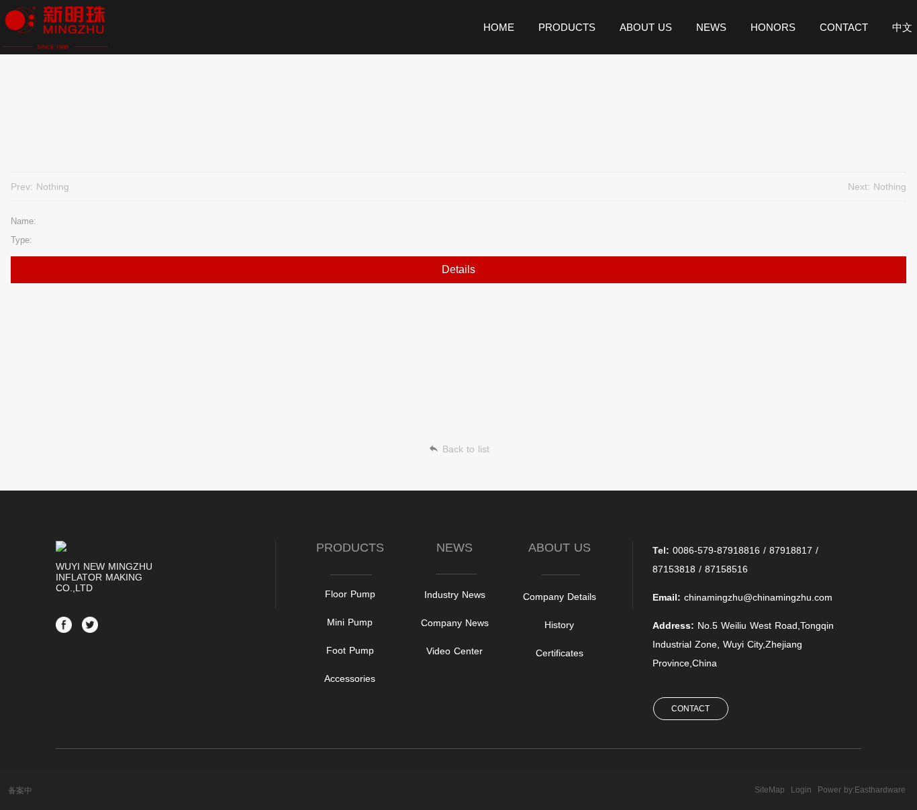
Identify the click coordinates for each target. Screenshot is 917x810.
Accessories (349, 678)
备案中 (20, 790)
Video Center (454, 651)
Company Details (559, 596)
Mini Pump (350, 622)
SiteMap (770, 790)
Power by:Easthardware (862, 790)
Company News (455, 622)
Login (801, 790)
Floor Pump (350, 594)
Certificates (559, 653)
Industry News (454, 594)
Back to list (465, 449)
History (559, 624)
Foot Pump (350, 650)
